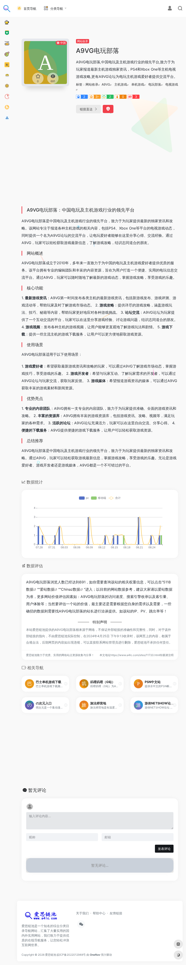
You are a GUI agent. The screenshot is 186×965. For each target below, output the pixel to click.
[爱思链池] (42, 916)
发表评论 (164, 849)
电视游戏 (171, 84)
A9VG (106, 84)
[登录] (169, 8)
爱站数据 (47, 589)
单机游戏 (137, 84)
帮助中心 (99, 913)
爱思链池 (50, 954)
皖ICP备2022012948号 (71, 954)
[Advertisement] (100, 169)
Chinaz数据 (70, 589)
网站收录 (82, 41)
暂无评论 (37, 790)
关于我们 (82, 913)
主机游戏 (120, 84)
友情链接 (116, 913)
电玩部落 (154, 84)
